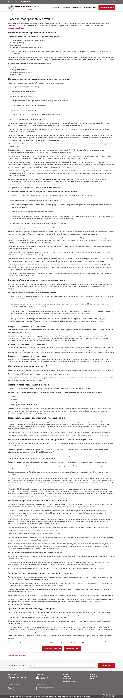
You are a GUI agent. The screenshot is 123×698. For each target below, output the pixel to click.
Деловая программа (89, 7)
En (110, 2)
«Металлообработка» (105, 642)
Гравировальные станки (17, 655)
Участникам (66, 7)
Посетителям (76, 7)
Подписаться (106, 665)
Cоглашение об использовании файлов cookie (76, 696)
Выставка (56, 7)
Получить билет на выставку (52, 648)
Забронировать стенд (107, 7)
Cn (114, 2)
